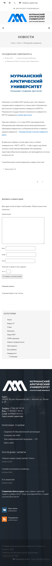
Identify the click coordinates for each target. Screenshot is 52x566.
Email (4, 254)
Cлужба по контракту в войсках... (16, 469)
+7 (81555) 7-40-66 (14, 411)
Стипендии (13, 357)
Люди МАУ (11, 335)
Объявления (10, 61)
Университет (34, 61)
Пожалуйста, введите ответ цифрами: (14, 267)
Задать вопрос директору (12, 416)
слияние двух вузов (24, 115)
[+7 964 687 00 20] (14, 3)
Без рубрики (12, 350)
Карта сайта (9, 443)
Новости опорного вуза (22, 61)
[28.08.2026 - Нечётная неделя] (9, 3)
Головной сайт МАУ (12, 435)
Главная (13, 43)
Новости (19, 43)
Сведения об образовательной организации (22, 432)
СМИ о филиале (13, 338)
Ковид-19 (10, 323)
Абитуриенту (12, 346)
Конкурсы (11, 331)
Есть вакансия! (8, 480)
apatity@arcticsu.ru (15, 413)
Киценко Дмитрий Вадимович (26, 58)
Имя (3, 248)
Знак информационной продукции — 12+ (21, 439)
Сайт (3, 261)
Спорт (9, 327)
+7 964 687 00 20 (17, 408)
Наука (9, 320)
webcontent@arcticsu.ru (40, 559)
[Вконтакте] (4, 3)
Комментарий (6, 214)
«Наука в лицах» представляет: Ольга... (18, 458)
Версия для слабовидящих (27, 8)
